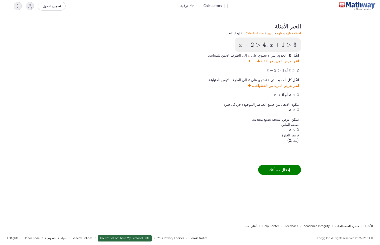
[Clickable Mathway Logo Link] (357, 6)
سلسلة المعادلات (253, 33)
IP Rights (12, 238)
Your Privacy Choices (170, 238)
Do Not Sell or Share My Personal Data (125, 238)
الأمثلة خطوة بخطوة (289, 33)
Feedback (291, 226)
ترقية (184, 6)
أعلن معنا (251, 226)
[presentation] (283, 45)
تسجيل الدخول (51, 6)
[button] (30, 6)
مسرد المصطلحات (347, 226)
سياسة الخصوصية (55, 238)
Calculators (212, 6)
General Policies (82, 238)
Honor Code (32, 238)
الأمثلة (369, 226)
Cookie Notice (198, 238)
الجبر (270, 33)
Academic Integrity (317, 226)
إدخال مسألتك (279, 169)
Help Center (270, 226)
